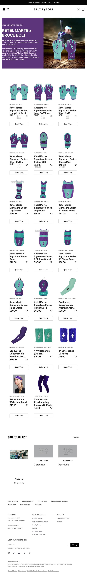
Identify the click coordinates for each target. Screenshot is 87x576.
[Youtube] (19, 553)
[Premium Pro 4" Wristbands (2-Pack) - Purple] (67, 335)
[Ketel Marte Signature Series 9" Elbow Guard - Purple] (67, 238)
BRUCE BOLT (15, 561)
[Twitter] (24, 553)
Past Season (25, 504)
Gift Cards (38, 504)
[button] (79, 9)
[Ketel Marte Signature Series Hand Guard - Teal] (19, 286)
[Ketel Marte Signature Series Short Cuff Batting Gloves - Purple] (19, 140)
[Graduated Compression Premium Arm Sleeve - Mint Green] (67, 286)
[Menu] (3, 9)
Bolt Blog (59, 521)
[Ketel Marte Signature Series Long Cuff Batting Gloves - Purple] (43, 92)
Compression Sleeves (59, 501)
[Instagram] (9, 553)
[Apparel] (19, 454)
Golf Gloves (42, 501)
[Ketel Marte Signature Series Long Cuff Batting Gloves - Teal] (19, 92)
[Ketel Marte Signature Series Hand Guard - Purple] (43, 286)
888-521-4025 (16, 518)
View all (75, 437)
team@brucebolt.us (13, 525)
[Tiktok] (14, 553)
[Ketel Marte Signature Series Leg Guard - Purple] (43, 189)
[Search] (8, 9)
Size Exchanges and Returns (40, 521)
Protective (12, 504)
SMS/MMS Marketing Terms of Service (37, 570)
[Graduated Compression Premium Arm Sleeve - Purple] (19, 335)
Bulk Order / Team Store (38, 534)
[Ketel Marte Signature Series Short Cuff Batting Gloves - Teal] (67, 92)
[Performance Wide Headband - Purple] (19, 384)
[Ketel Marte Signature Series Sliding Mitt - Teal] (43, 140)
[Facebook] (30, 553)
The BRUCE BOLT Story (63, 518)
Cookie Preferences (53, 570)
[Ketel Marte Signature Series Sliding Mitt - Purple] (67, 140)
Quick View (19, 124)
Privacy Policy (16, 548)
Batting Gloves (27, 501)
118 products (19, 483)
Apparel (19, 479)
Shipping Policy (36, 525)
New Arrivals (13, 501)
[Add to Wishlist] (26, 116)
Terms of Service (12, 570)
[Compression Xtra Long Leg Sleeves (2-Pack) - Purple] (43, 384)
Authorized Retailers (37, 531)
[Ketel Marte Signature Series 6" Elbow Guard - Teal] (67, 189)
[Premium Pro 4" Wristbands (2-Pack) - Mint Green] (43, 335)
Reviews (34, 528)
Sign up (74, 545)
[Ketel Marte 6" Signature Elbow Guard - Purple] (19, 238)
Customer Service (37, 518)
